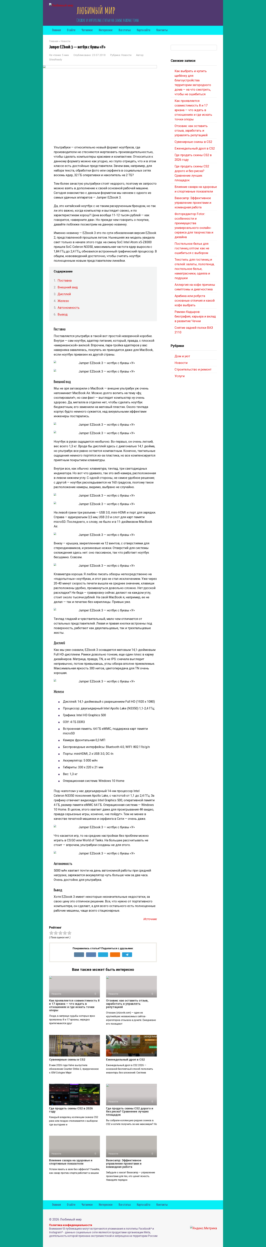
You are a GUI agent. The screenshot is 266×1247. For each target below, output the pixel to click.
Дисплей (64, 294)
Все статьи (125, 30)
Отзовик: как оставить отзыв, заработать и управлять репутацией (127, 1004)
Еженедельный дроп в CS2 (125, 1059)
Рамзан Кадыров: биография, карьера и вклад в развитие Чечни (195, 316)
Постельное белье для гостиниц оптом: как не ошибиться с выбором (192, 248)
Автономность (69, 307)
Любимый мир (96, 10)
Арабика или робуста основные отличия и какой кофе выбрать (195, 300)
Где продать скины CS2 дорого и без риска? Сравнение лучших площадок (129, 1112)
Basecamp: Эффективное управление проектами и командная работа (123, 1164)
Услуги (180, 376)
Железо (63, 301)
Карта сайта (143, 30)
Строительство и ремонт (193, 369)
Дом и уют (182, 356)
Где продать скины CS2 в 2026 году (71, 1110)
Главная (56, 30)
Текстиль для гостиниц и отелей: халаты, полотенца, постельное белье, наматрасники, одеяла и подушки (194, 269)
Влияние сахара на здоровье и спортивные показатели (70, 1162)
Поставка (65, 280)
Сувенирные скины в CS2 (67, 1059)
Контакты (162, 30)
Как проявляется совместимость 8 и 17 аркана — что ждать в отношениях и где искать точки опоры (74, 1005)
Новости (126, 55)
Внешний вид (68, 287)
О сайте (71, 30)
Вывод (63, 314)
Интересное (106, 30)
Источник (150, 919)
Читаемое (87, 30)
